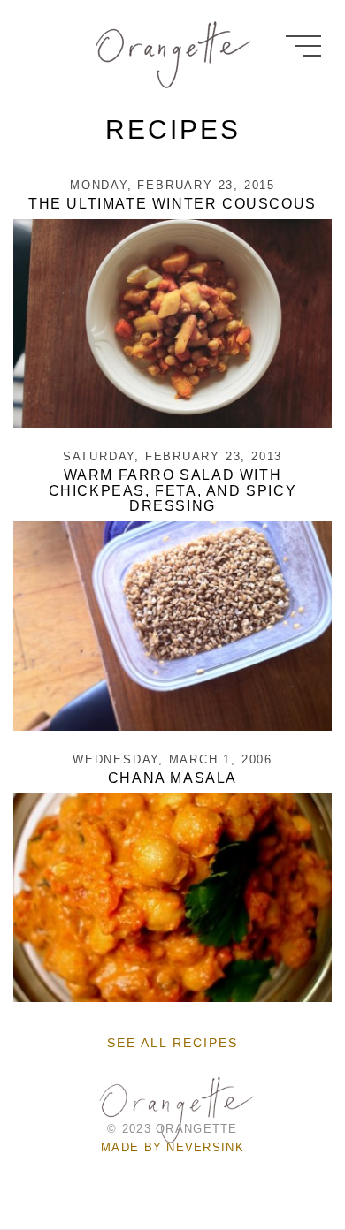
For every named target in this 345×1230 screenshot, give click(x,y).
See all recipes (172, 1043)
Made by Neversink (172, 1147)
